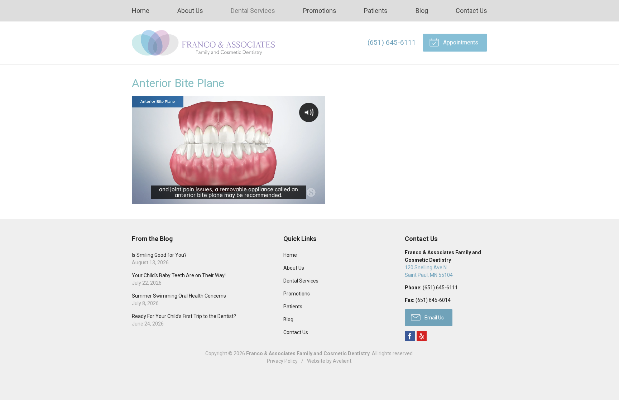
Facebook (410, 336)
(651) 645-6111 (392, 42)
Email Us (433, 318)
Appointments (460, 42)
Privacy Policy (282, 361)
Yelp (422, 336)
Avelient (342, 361)
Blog (422, 10)
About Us (190, 10)
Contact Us (471, 10)
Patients (376, 10)
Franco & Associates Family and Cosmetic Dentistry (308, 353)
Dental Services (253, 10)
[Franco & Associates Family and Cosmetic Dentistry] (203, 43)
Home (140, 10)
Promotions (319, 10)
